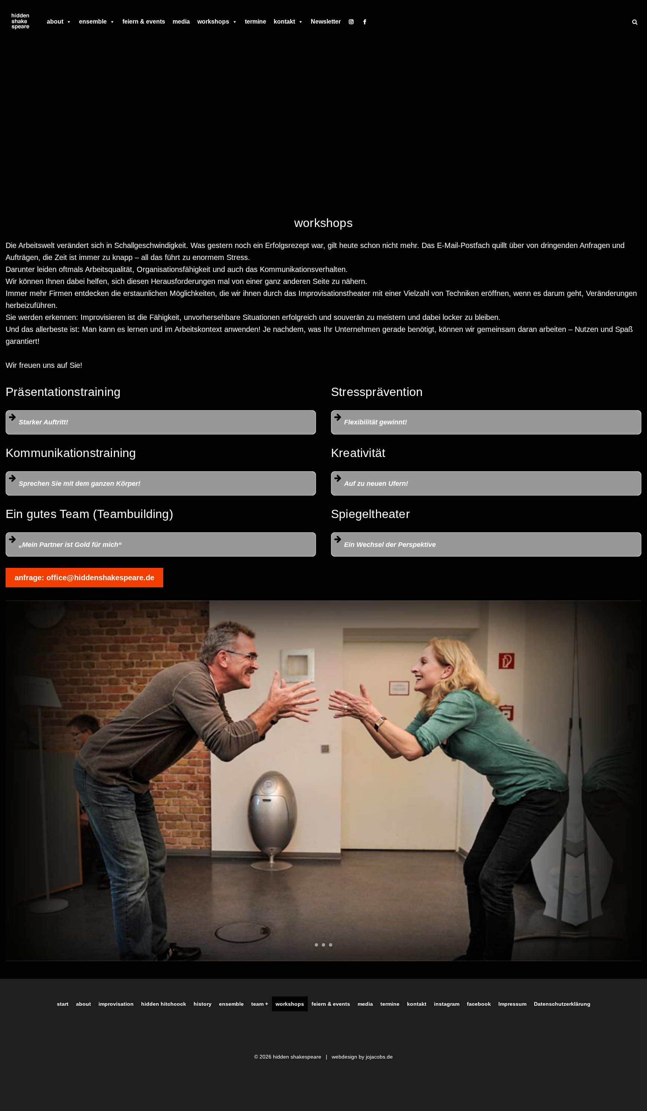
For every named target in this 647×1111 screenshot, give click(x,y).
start (63, 1004)
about (55, 21)
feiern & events (143, 21)
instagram (446, 1004)
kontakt (284, 21)
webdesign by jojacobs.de (362, 1057)
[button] (161, 422)
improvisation (116, 1004)
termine (255, 21)
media (181, 21)
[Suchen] (635, 22)
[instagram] (351, 21)
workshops (213, 21)
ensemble (93, 21)
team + (259, 1004)
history (203, 1004)
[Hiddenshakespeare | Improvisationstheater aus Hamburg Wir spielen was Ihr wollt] (20, 21)
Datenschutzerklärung (562, 1004)
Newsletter (326, 21)
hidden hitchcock (163, 1004)
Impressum (512, 1004)
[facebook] (364, 21)
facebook (479, 1004)
